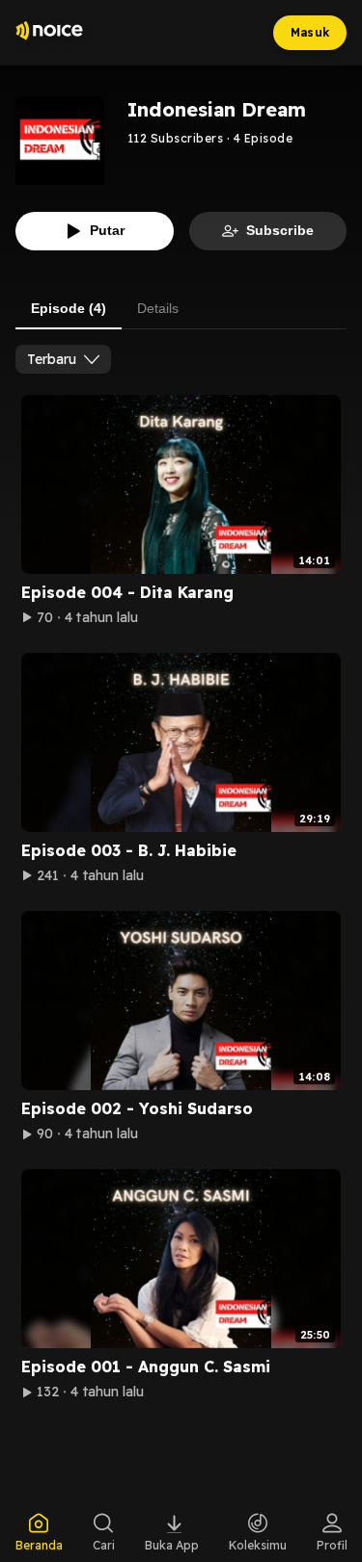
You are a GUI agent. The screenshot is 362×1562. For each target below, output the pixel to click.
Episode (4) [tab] (68, 308)
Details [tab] (158, 308)
